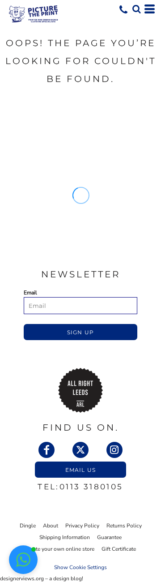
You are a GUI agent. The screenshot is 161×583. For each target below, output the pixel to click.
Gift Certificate (119, 549)
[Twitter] (80, 450)
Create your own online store (59, 549)
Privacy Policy (82, 525)
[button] (136, 8)
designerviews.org (22, 578)
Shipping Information (64, 537)
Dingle (28, 525)
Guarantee (109, 537)
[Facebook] (46, 450)
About (50, 525)
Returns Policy (124, 525)
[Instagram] (114, 450)
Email (30, 292)
